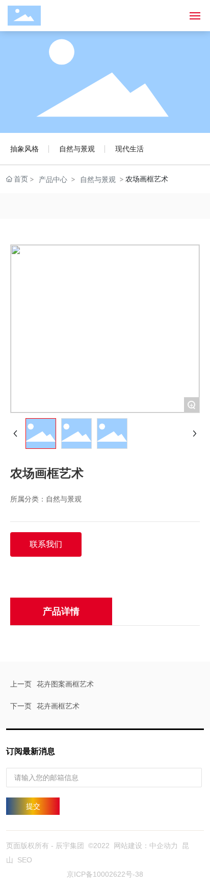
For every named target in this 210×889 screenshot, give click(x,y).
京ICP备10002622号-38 (105, 874)
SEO (24, 860)
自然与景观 (77, 148)
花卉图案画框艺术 (65, 683)
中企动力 (163, 845)
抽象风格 (24, 148)
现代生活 (129, 148)
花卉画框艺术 (58, 705)
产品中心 (53, 179)
